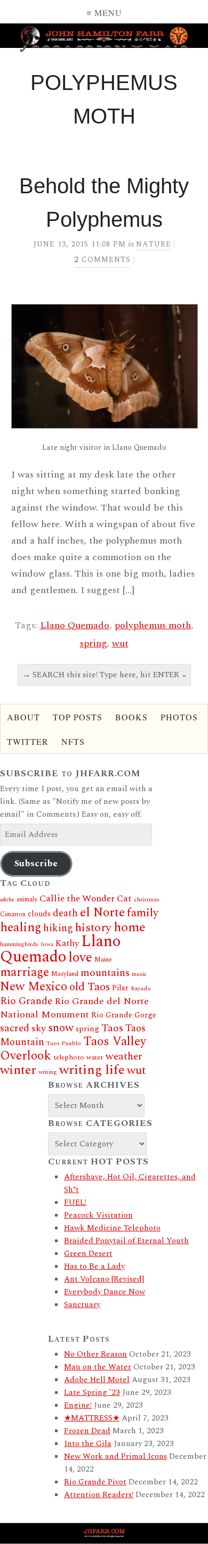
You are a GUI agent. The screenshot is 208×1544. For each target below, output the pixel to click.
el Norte (102, 912)
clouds (39, 914)
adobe (7, 900)
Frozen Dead (87, 1431)
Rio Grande (26, 1001)
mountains (105, 973)
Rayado (141, 988)
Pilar (120, 987)
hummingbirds (19, 944)
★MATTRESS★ (91, 1418)
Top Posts (77, 716)
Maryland (64, 974)
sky (38, 1028)
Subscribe (36, 863)
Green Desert (88, 1253)
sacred (14, 1028)
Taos (112, 1028)
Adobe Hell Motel (97, 1380)
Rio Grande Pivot (95, 1482)
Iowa (47, 944)
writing (47, 1072)
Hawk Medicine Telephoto (112, 1228)
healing (20, 927)
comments (102, 259)
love (80, 958)
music (139, 974)
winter (18, 1070)
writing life (92, 1070)
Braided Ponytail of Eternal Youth (126, 1241)
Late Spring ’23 (92, 1392)
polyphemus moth (153, 625)
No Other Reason (95, 1354)
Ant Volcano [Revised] (104, 1279)
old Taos (89, 987)
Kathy (67, 943)
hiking (58, 928)
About (23, 716)
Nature (153, 244)
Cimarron (13, 914)
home (130, 927)
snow (61, 1028)
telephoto (68, 1057)
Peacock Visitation (98, 1215)
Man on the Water (97, 1367)
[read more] (104, 366)
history (93, 928)
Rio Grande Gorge (123, 1015)
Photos (179, 716)
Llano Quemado (74, 625)
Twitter (28, 741)
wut (120, 643)
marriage (24, 972)
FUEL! (75, 1202)
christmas (146, 899)
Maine (103, 960)
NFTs (73, 741)
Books (131, 716)
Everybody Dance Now (104, 1292)
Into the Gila (87, 1444)
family (142, 913)
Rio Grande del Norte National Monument (74, 1008)
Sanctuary (82, 1305)
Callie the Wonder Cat (85, 898)
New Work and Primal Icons (115, 1456)
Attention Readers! (98, 1495)
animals (27, 899)
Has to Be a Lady (94, 1266)
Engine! (78, 1405)
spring (93, 643)
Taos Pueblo (63, 1043)
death (65, 913)
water (94, 1057)
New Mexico (33, 987)
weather (124, 1056)
